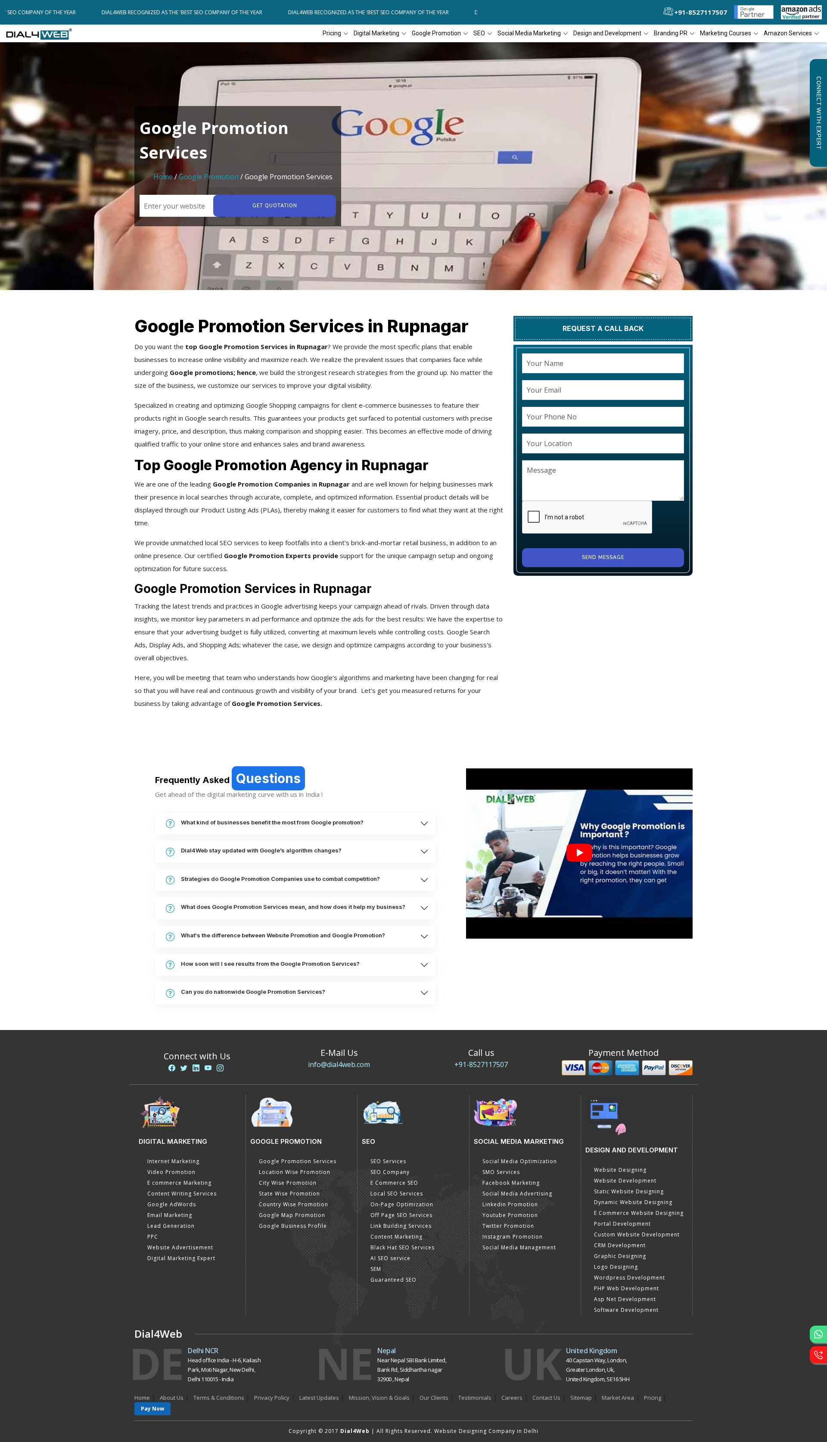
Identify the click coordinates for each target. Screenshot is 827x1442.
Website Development (625, 1180)
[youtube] (208, 1068)
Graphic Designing (620, 1256)
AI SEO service (390, 1258)
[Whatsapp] (818, 1334)
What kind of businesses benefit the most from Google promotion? (272, 822)
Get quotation (274, 206)
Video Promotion (171, 1172)
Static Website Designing (629, 1191)
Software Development (626, 1310)
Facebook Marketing (511, 1182)
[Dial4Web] (42, 34)
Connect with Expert (818, 113)
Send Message (603, 557)
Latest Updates (319, 1397)
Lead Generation (171, 1226)
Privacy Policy (271, 1397)
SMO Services (501, 1172)
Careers (511, 1397)
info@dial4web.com (339, 1064)
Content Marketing (396, 1236)
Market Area (618, 1397)
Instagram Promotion (512, 1236)
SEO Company (390, 1172)
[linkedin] (196, 1068)
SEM (375, 1269)
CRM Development (620, 1245)
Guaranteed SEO (393, 1279)
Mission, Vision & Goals (379, 1397)
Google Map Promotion (292, 1215)
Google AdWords (171, 1204)
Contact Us (546, 1397)
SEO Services (388, 1161)
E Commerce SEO (394, 1182)
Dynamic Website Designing (633, 1202)
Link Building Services (401, 1226)
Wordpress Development (629, 1277)
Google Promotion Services (297, 1161)
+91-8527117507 (481, 1064)
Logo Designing (616, 1266)
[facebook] (171, 1068)
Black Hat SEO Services (402, 1247)
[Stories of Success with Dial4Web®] (579, 853)
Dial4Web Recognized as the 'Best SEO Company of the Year (127, 12)
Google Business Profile (293, 1226)
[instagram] (220, 1068)
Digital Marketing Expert (181, 1258)
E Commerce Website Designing (639, 1213)
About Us (171, 1397)
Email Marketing (169, 1215)
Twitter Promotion (508, 1226)
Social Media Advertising (517, 1193)
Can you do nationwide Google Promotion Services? (253, 991)
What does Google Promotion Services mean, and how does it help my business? (293, 906)
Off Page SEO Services (401, 1215)
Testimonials (474, 1397)
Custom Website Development (637, 1234)
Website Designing (620, 1170)
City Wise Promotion (288, 1182)
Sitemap (581, 1397)
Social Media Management (519, 1247)
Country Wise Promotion (293, 1204)
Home (163, 176)
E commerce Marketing (179, 1182)
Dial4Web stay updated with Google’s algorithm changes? (261, 850)
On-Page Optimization (401, 1204)
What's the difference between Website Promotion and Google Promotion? (283, 935)
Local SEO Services (396, 1193)
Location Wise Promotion (294, 1172)
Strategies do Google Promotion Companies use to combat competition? (280, 878)
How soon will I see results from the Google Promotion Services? (270, 963)
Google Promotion (209, 176)
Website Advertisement (180, 1247)
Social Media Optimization (519, 1161)
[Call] (818, 1355)
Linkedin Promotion (510, 1204)
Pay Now (152, 1408)
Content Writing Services (182, 1193)
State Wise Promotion (289, 1193)
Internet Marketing (173, 1161)
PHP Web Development (626, 1288)
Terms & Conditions (218, 1397)
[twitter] (183, 1068)
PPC (152, 1236)
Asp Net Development (625, 1299)
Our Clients (434, 1397)
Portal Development (622, 1223)
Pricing (332, 33)
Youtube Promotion (510, 1215)
